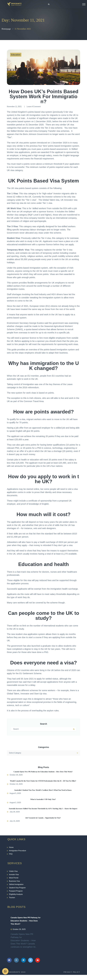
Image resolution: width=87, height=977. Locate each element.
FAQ (10, 854)
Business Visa (14, 881)
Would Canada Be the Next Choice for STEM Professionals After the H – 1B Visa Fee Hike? (43, 781)
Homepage (6, 29)
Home (11, 847)
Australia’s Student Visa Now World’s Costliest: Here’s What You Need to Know (43, 790)
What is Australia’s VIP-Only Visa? (43, 799)
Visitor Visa (13, 871)
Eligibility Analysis (16, 894)
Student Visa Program (17, 888)
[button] (5, 971)
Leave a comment (34, 106)
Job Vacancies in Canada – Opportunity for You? (43, 818)
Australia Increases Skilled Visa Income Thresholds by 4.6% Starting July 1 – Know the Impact (43, 808)
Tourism (12, 897)
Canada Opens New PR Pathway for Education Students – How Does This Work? (43, 772)
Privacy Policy (72, 972)
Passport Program (16, 891)
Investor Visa (14, 874)
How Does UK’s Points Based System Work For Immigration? (43, 96)
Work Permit (13, 878)
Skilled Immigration (16, 884)
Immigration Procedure (17, 851)
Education (15, 54)
